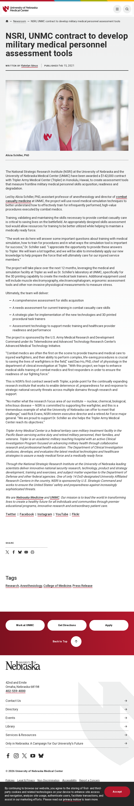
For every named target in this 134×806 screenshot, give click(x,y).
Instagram (45, 514)
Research (12, 586)
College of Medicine (57, 586)
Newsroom (19, 21)
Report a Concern (89, 780)
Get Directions (67, 625)
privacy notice (72, 799)
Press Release (82, 586)
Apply (108, 625)
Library (10, 726)
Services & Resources (21, 735)
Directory (12, 709)
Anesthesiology (31, 586)
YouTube (62, 514)
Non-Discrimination (48, 780)
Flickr (76, 514)
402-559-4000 (15, 691)
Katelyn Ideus (29, 65)
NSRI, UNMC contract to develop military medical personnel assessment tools (75, 21)
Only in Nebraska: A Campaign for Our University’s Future (44, 743)
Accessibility (69, 780)
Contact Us (13, 701)
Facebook (27, 514)
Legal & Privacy (26, 780)
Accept (117, 791)
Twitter (11, 514)
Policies (10, 780)
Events (10, 718)
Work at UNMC (25, 625)
